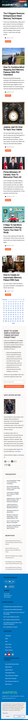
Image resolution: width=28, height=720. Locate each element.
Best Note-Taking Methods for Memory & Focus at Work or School (14, 527)
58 (8, 312)
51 (13, 310)
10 (23, 299)
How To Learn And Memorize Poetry (11, 616)
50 (11, 310)
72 (20, 314)
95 (10, 321)
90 (20, 319)
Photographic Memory (10, 672)
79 (15, 317)
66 (6, 314)
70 (15, 314)
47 (4, 310)
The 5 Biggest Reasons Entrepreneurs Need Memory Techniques (13, 16)
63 (20, 312)
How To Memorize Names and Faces (11, 619)
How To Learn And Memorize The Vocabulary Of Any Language (13, 613)
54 (20, 310)
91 (22, 319)
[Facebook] (5, 654)
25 (15, 304)
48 (6, 310)
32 (11, 306)
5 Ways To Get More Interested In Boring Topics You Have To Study (12, 229)
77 (11, 317)
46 (22, 308)
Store (6, 641)
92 (3, 321)
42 (13, 308)
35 (18, 306)
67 (8, 314)
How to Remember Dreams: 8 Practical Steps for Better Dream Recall (13, 542)
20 (4, 304)
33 (13, 306)
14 (11, 302)
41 (11, 308)
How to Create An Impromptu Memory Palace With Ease (12, 277)
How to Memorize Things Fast (11, 681)
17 (18, 302)
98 (17, 321)
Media (6, 638)
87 (13, 319)
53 (18, 310)
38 (4, 308)
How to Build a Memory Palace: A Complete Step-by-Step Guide (13, 488)
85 (8, 319)
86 (11, 319)
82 (22, 317)
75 (6, 317)
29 (4, 306)
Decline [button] (7, 716)
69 (13, 314)
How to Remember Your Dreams (10, 627)
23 (11, 304)
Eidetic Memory (8, 667)
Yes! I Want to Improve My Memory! (14, 386)
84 (6, 319)
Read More (18, 451)
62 (18, 312)
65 (4, 314)
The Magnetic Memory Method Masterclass (12, 606)
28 (22, 304)
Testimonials (8, 635)
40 (8, 308)
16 (15, 302)
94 (8, 321)
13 (8, 302)
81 (20, 317)
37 (22, 306)
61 (15, 312)
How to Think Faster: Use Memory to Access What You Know (12, 550)
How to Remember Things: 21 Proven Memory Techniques (14, 482)
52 (15, 310)
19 (22, 302)
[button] (25, 5)
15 (13, 302)
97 (15, 321)
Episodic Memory (9, 669)
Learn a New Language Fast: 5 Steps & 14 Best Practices (13, 494)
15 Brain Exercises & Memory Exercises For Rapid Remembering (12, 506)
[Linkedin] (12, 654)
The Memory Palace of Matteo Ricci (12, 511)
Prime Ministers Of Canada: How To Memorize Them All (12, 174)
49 (8, 310)
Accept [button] (19, 716)
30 (6, 306)
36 (20, 306)
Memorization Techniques (11, 678)
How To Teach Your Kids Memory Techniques (13, 521)
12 (6, 302)
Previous (4, 299)
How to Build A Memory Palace (12, 664)
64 (22, 312)
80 (18, 317)
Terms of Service (9, 650)
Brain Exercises (8, 684)
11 (4, 302)
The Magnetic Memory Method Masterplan (12, 609)
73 (22, 314)
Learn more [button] (5, 713)
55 (22, 310)
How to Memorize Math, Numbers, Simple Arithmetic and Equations (12, 623)
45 (20, 308)
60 (13, 312)
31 (8, 306)
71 (18, 314)
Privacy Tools (8, 647)
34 (15, 306)
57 (6, 312)
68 (11, 314)
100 (23, 321)
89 (18, 319)
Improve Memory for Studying (11, 675)
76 (8, 317)
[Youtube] (9, 654)
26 (18, 304)
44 (18, 308)
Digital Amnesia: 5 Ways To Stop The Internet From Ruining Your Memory (14, 500)
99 (20, 321)
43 (15, 308)
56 (4, 312)
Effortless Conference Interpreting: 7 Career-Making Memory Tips (12, 516)
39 (6, 308)
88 (15, 319)
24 (13, 304)
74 (4, 317)
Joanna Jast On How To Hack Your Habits (12, 128)
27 (20, 304)
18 (20, 302)
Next (13, 323)
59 (11, 312)
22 (8, 304)
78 (13, 317)
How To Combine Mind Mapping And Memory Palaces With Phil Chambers (13, 71)
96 (13, 321)
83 (4, 319)
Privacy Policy (8, 644)
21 (6, 304)
